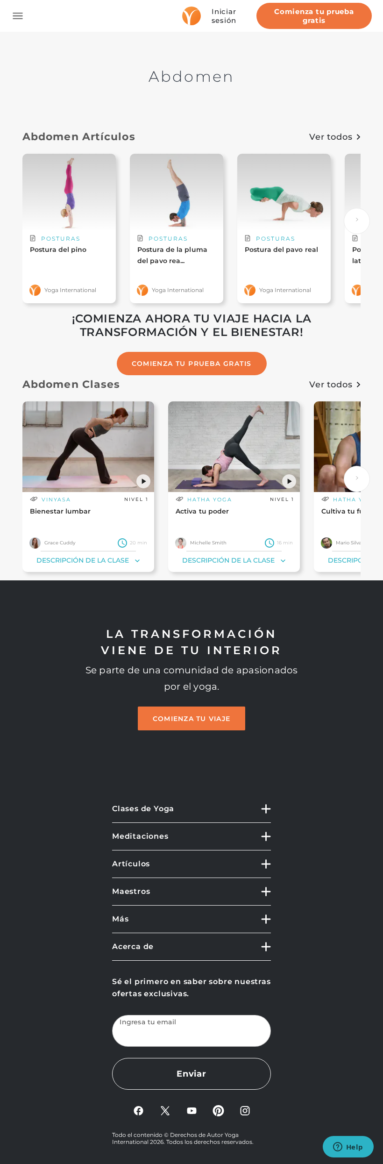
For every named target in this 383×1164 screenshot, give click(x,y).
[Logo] (191, 16)
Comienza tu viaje (191, 718)
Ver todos (331, 137)
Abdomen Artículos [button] (78, 136)
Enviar (191, 1074)
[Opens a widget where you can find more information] (348, 1147)
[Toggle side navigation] (17, 15)
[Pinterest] (218, 1110)
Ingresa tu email (148, 1022)
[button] (143, 481)
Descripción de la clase (82, 560)
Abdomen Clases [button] (71, 384)
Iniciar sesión (224, 16)
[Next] (357, 221)
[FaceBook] (138, 1110)
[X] (165, 1110)
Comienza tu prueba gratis (314, 16)
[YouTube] (192, 1110)
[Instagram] (245, 1110)
